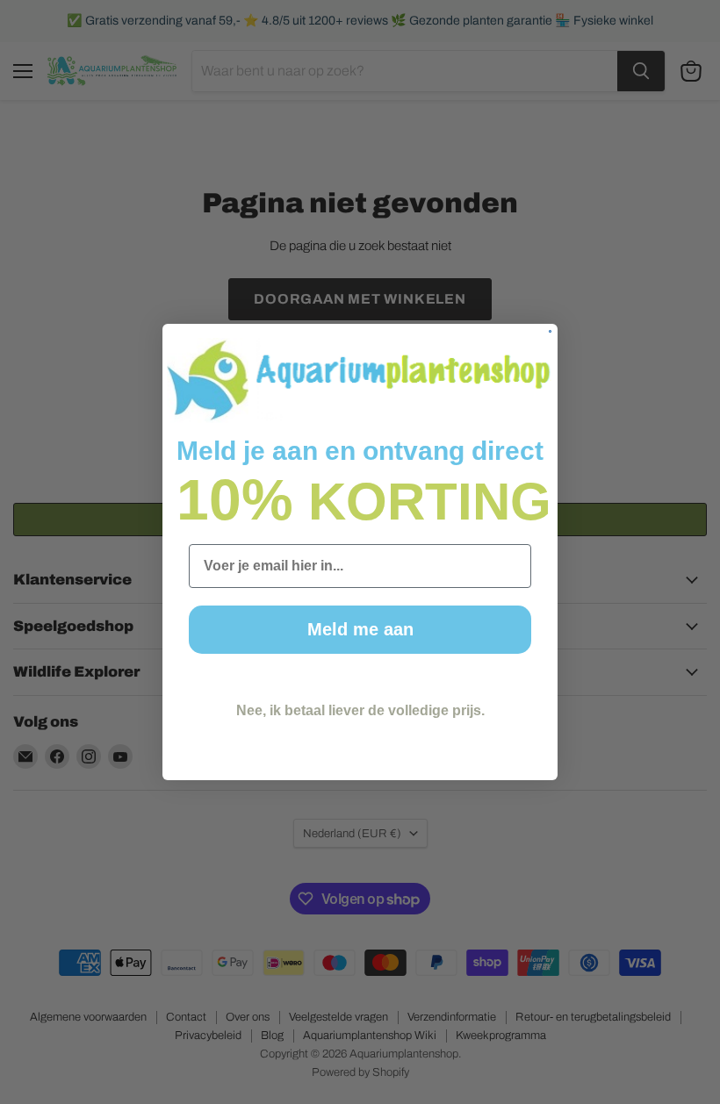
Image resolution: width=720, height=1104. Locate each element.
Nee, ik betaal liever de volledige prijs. (360, 710)
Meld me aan (360, 629)
